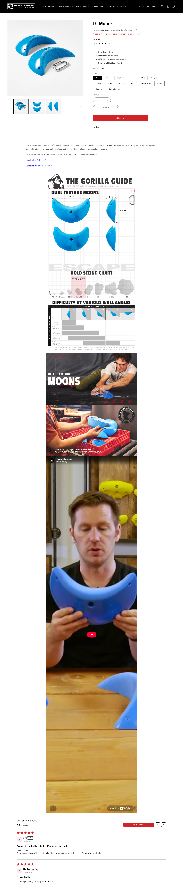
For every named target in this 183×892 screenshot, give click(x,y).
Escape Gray (145, 83)
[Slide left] (10, 106)
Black (110, 83)
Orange (122, 83)
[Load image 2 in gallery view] (37, 106)
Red (132, 83)
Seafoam (120, 78)
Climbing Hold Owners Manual (39, 165)
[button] (47, 6)
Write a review (139, 824)
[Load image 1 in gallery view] (21, 106)
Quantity (96, 95)
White (159, 83)
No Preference (115, 89)
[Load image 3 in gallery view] (53, 106)
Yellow (98, 83)
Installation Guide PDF (36, 160)
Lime (133, 78)
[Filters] (157, 824)
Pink (97, 78)
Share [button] (98, 127)
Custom (99, 89)
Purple (154, 78)
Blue (143, 78)
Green (108, 78)
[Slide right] (80, 106)
